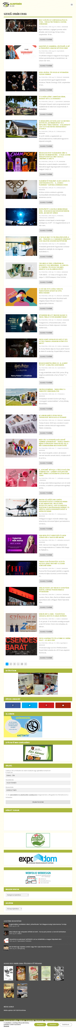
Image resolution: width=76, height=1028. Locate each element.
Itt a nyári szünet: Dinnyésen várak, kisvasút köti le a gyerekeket (52, 98)
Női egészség (21, 948)
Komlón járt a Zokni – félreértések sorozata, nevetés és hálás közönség (53, 615)
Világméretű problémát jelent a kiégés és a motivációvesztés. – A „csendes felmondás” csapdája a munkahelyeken (54, 183)
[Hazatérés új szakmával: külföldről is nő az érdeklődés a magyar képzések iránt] (21, 52)
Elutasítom (53, 1024)
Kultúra (59, 27)
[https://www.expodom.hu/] (38, 859)
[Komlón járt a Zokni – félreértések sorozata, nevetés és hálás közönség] (21, 622)
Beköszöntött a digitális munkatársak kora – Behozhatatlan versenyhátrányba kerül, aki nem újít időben (54, 211)
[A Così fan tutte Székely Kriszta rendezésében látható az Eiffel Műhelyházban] (21, 297)
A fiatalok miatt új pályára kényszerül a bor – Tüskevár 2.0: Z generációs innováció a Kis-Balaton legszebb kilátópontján (54, 239)
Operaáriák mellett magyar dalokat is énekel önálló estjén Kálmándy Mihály (53, 316)
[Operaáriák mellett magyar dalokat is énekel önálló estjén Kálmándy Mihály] (21, 323)
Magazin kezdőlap (11, 1020)
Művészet (59, 77)
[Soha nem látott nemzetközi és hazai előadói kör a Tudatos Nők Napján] (21, 544)
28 (22, 664)
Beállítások (65, 1024)
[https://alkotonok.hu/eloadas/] (23, 737)
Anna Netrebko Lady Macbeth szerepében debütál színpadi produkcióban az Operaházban (54, 590)
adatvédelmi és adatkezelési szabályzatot (24, 795)
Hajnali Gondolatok (63, 448)
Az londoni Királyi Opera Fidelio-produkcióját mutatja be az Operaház (52, 416)
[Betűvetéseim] (38, 684)
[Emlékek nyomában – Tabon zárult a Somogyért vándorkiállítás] (21, 397)
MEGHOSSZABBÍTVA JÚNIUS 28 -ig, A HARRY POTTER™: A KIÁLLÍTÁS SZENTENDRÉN (53, 364)
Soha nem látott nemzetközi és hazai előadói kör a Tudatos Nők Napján (52, 536)
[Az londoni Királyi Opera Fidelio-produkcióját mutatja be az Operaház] (21, 424)
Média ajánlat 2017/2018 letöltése (15, 1010)
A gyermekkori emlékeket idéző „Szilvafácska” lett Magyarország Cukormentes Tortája (37, 924)
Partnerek (39, 1020)
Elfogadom (40, 1024)
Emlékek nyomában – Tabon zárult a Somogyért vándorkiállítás (52, 390)
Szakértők (30, 1020)
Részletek (6, 1026)
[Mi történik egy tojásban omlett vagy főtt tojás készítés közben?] (6, 948)
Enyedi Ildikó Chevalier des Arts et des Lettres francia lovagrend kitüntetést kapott (53, 341)
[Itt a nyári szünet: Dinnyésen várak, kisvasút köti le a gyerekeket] (21, 105)
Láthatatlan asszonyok (64, 478)
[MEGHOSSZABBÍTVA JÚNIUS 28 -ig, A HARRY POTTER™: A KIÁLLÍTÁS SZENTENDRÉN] (21, 370)
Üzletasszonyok (61, 131)
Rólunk (22, 1020)
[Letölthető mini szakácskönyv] (38, 753)
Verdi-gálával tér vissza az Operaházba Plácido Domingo (53, 73)
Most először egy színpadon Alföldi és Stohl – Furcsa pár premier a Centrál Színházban (53, 22)
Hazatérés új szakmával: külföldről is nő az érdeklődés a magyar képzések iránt (54, 47)
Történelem (42, 53)
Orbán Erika (44, 27)
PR (57, 161)
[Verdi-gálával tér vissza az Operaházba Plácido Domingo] (21, 81)
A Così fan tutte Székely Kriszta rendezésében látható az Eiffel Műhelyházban (51, 291)
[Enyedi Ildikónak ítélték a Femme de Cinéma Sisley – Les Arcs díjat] (21, 646)
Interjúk (59, 568)
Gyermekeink (60, 51)
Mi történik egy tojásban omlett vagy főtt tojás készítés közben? (30, 947)
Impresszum (49, 1020)
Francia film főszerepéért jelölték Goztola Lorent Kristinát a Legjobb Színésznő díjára (52, 563)
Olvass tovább (46, 40)
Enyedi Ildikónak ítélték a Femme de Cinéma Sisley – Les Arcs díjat (54, 639)
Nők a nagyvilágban (62, 643)
